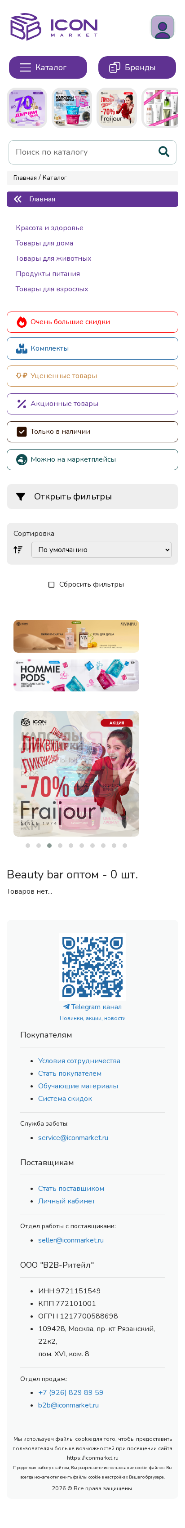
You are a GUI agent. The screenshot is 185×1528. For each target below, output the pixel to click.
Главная (25, 178)
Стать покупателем (69, 1073)
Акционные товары (64, 404)
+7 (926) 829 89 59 (71, 1393)
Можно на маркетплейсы (73, 459)
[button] (27, 845)
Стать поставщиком (71, 1189)
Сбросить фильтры (91, 584)
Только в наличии (60, 432)
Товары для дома (44, 243)
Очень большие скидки (70, 322)
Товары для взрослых (52, 289)
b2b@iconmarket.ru (68, 1405)
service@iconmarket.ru (73, 1138)
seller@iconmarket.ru (71, 1240)
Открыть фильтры (73, 496)
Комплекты (50, 348)
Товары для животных (54, 258)
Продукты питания (48, 274)
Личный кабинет (66, 1201)
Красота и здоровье (50, 228)
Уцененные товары (64, 376)
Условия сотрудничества (79, 1061)
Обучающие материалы (78, 1086)
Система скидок (65, 1099)
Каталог (55, 178)
